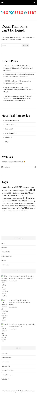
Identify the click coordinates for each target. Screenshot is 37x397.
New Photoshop (31, 201)
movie (24, 200)
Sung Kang (12, 208)
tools (28, 208)
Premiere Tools (5, 203)
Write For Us (5, 379)
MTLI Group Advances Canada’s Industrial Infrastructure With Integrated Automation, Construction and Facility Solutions (17, 98)
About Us (4, 353)
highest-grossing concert (25, 195)
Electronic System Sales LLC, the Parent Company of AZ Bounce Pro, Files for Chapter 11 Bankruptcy (18, 68)
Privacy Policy (5, 366)
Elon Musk (4, 193)
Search (25, 45)
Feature (18, 193)
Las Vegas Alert (11, 391)
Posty (17, 391)
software (33, 203)
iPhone (14, 200)
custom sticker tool (25, 190)
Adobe (7, 187)
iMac (14, 198)
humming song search (6, 198)
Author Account (6, 357)
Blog (6, 142)
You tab (25, 210)
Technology (9, 124)
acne (2, 187)
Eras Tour (11, 192)
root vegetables (15, 203)
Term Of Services (6, 375)
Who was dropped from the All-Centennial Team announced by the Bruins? (20, 302)
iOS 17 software (7, 201)
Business (8, 129)
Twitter (31, 208)
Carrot (9, 190)
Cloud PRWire (9, 120)
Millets (19, 201)
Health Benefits (11, 195)
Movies (7, 137)
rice (10, 203)
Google (25, 192)
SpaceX (16, 205)
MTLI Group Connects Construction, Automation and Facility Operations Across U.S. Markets (18, 90)
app (13, 187)
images (17, 198)
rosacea (21, 203)
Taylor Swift (21, 207)
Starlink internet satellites (25, 205)
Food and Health (10, 133)
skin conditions (27, 203)
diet (32, 189)
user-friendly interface (16, 210)
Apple (18, 186)
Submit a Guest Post (7, 370)
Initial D (21, 198)
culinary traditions (16, 190)
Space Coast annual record (8, 205)
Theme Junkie (18, 393)
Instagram (28, 198)
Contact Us (5, 362)
